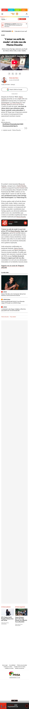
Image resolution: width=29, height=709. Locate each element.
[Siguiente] (26, 31)
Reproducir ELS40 (25, 223)
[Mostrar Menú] (2, 14)
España (3, 19)
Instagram (5, 631)
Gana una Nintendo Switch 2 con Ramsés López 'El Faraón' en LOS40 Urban (12, 302)
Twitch (21, 631)
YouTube (11, 631)
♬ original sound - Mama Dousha (11, 130)
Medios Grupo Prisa (14, 678)
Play (27, 706)
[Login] (26, 14)
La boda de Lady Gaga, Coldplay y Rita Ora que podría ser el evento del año (13, 309)
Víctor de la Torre (13, 78)
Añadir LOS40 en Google (16, 89)
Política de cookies (8, 666)
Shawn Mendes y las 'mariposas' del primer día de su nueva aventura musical (13, 294)
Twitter (12, 73)
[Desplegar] (14, 700)
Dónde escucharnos (19, 668)
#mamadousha (14, 124)
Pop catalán (13, 316)
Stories (24, 631)
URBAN (23, 10)
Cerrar (26, 23)
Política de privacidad (22, 665)
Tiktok (8, 631)
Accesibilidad (12, 665)
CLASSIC (11, 10)
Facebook (9, 73)
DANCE (17, 10)
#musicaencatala (8, 126)
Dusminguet (5, 103)
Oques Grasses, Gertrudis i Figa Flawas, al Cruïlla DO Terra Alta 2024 (21, 619)
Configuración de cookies (19, 666)
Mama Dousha (21, 186)
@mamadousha (5, 122)
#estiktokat (6, 124)
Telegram (19, 73)
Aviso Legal (4, 665)
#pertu (15, 126)
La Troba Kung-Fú (16, 103)
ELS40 (3, 35)
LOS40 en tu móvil (9, 668)
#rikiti (21, 124)
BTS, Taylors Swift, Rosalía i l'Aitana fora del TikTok (7, 618)
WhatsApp (16, 73)
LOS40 (4, 10)
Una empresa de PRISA (14, 673)
